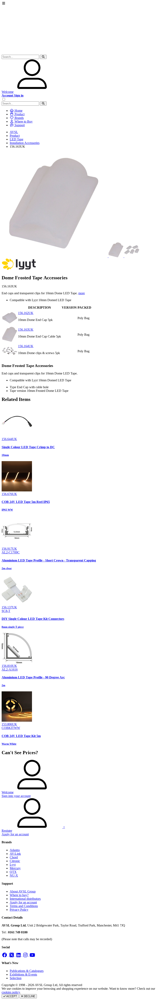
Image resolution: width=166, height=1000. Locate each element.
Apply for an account (23, 902)
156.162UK (25, 313)
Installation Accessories (24, 143)
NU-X (14, 875)
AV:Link (15, 853)
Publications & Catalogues (27, 971)
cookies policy (11, 992)
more (81, 293)
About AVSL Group (23, 891)
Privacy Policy (19, 909)
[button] (43, 57)
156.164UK (25, 346)
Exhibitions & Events (23, 974)
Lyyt (13, 864)
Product (15, 135)
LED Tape (16, 139)
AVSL (14, 132)
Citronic (15, 861)
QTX (13, 872)
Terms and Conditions (24, 906)
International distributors (25, 898)
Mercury (15, 868)
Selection (15, 978)
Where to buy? (19, 895)
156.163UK (25, 329)
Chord (14, 857)
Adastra (15, 850)
